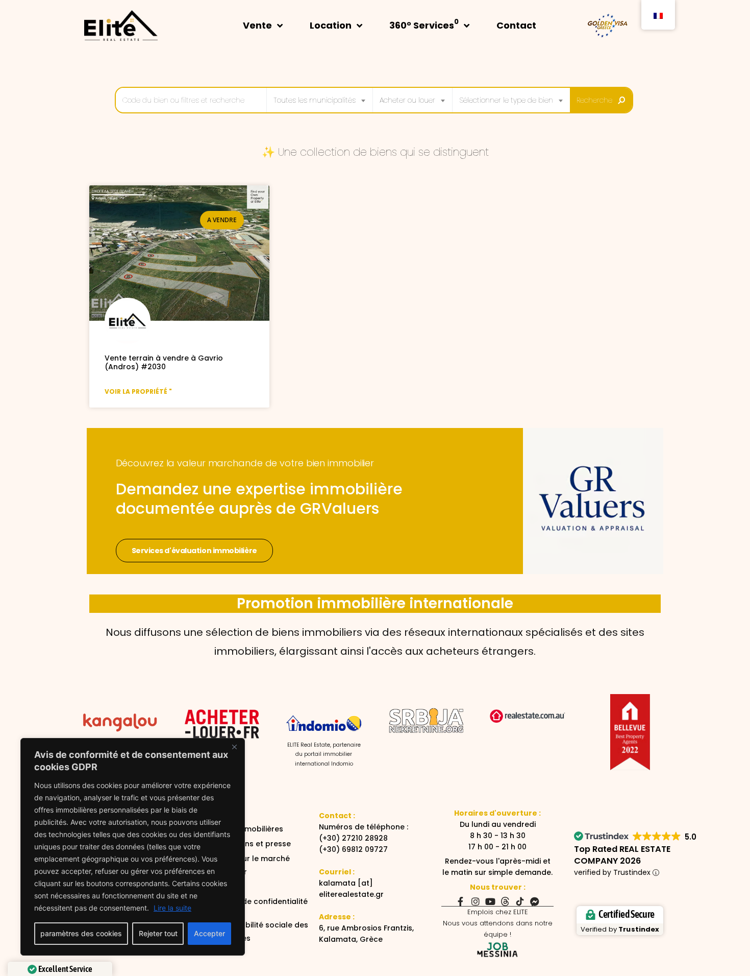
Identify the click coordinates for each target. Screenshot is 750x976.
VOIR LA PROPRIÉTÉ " (138, 391)
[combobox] (319, 100)
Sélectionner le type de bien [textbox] (506, 100)
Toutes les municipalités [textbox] (314, 100)
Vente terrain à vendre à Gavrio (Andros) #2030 (164, 362)
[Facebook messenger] (534, 901)
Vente (257, 25)
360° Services (424, 24)
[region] (132, 847)
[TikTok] (519, 901)
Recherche (594, 100)
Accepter (209, 933)
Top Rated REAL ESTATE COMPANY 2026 (622, 855)
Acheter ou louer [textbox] (407, 100)
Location (331, 25)
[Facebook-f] (460, 901)
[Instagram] (475, 901)
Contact (516, 25)
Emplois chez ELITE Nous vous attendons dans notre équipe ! (498, 923)
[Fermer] (234, 747)
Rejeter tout (158, 933)
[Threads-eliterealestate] (505, 901)
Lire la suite (172, 907)
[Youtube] (490, 901)
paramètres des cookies (81, 933)
